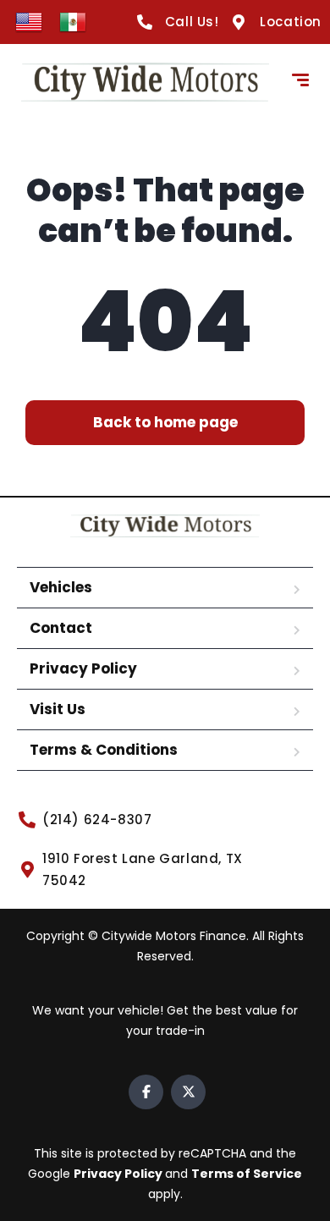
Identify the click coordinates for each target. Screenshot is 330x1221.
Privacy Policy (83, 668)
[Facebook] (146, 1092)
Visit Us (57, 709)
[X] (188, 1092)
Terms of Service (246, 1173)
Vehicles (61, 587)
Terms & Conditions (104, 750)
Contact (61, 628)
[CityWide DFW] (145, 82)
